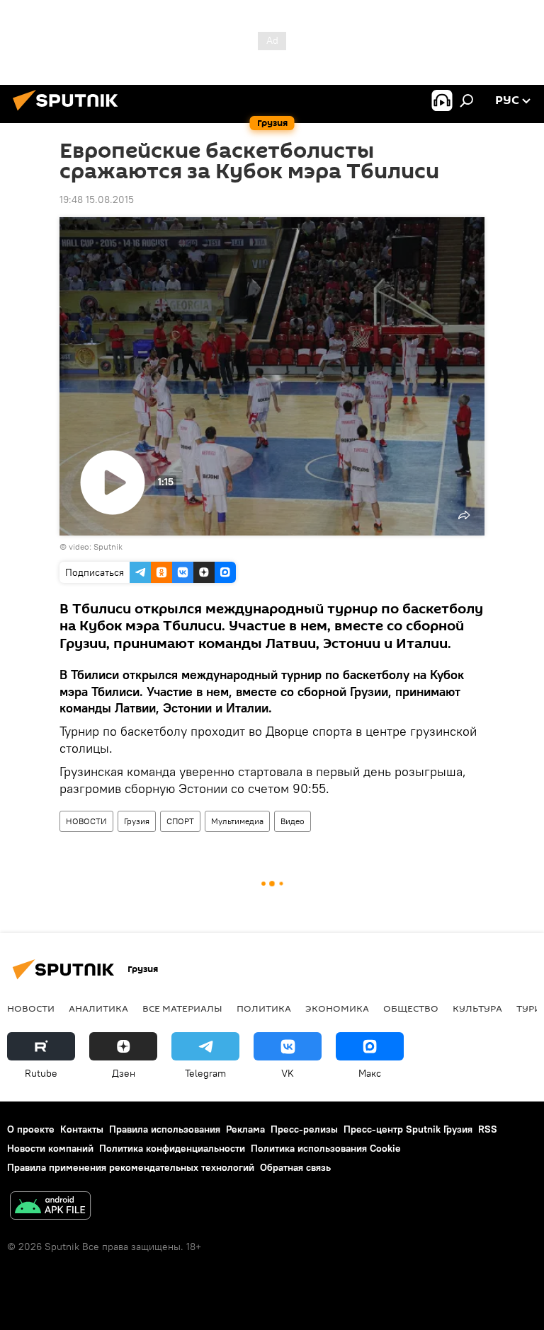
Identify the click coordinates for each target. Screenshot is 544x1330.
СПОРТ (180, 821)
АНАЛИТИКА (98, 1008)
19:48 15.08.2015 (97, 199)
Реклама (245, 1129)
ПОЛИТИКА (264, 1008)
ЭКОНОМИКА (337, 1008)
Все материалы (182, 1008)
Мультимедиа (237, 821)
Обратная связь (295, 1167)
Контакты (81, 1129)
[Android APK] (50, 1207)
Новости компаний (50, 1148)
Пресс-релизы (304, 1129)
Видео (292, 821)
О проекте (31, 1129)
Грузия (136, 821)
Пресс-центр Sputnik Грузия (408, 1129)
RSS (487, 1129)
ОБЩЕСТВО (410, 1008)
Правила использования (164, 1129)
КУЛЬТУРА (477, 1008)
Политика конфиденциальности (172, 1148)
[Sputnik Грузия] (69, 112)
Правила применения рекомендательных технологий (130, 1167)
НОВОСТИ (86, 821)
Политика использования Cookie (326, 1148)
